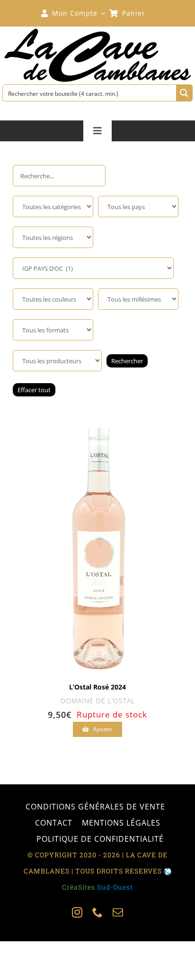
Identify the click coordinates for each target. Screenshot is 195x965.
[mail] (118, 912)
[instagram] (77, 912)
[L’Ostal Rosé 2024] (97, 419)
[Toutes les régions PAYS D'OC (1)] (53, 237)
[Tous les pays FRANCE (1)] (138, 206)
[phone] (97, 912)
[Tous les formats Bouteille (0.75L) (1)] (53, 329)
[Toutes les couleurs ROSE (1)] (53, 299)
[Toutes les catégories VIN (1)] (53, 206)
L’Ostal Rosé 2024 (97, 686)
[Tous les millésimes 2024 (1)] (138, 299)
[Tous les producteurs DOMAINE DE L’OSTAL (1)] (57, 360)
